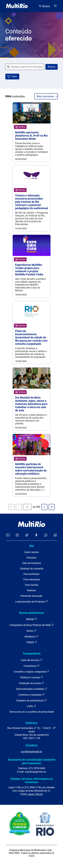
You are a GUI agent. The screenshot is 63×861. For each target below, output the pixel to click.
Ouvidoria (31, 745)
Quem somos (31, 552)
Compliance (30, 665)
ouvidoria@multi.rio (31, 751)
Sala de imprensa (31, 563)
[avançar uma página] (44, 507)
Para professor (31, 574)
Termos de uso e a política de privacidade (31, 711)
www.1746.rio (35, 794)
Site (31, 546)
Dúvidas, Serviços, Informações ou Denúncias (31, 780)
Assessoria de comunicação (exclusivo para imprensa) (31, 761)
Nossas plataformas (31, 612)
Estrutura (31, 557)
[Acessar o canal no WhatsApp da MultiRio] (46, 535)
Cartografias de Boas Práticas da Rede (30, 625)
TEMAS (30, 642)
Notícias (31, 590)
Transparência (32, 653)
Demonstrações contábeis (30, 689)
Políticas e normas (30, 677)
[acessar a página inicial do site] (17, 6)
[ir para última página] (52, 507)
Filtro (14, 76)
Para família (31, 585)
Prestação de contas (30, 683)
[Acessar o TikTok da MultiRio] (27, 535)
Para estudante (31, 579)
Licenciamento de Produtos (30, 601)
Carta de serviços (30, 660)
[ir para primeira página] (11, 507)
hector (30, 630)
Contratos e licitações (30, 694)
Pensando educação (31, 595)
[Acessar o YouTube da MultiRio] (8, 535)
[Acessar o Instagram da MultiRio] (17, 535)
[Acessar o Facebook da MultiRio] (36, 535)
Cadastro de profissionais (30, 700)
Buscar (51, 66)
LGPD (30, 706)
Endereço (31, 722)
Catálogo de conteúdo (31, 568)
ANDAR (30, 619)
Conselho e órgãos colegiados (30, 671)
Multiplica (30, 636)
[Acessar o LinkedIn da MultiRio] (55, 535)
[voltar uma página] (19, 507)
